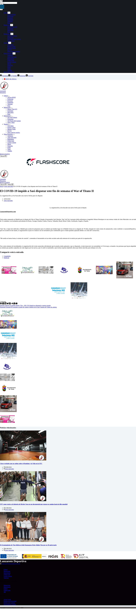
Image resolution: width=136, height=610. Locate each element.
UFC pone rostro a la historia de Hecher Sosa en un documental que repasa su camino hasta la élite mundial (33, 504)
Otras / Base (11, 122)
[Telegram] (12, 304)
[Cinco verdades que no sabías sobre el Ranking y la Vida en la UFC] (23, 460)
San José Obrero (12, 117)
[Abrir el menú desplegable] (9, 96)
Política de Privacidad (10, 601)
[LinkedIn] (5, 304)
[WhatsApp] (14, 304)
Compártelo (7, 256)
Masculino (10, 112)
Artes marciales (11, 137)
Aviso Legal (7, 599)
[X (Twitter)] (3, 304)
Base (8, 106)
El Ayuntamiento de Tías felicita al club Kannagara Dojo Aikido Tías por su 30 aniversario (28, 545)
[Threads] (10, 304)
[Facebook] (1, 304)
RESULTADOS (5, 154)
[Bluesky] (8, 304)
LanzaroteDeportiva (3, 91)
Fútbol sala (7, 574)
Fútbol (5, 96)
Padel (9, 147)
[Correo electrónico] (16, 304)
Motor (9, 144)
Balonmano (7, 116)
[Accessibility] (2, 7)
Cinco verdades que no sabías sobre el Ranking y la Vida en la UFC (21, 463)
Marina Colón (11, 129)
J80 (5, 592)
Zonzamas (10, 119)
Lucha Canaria (11, 142)
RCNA (9, 131)
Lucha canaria (8, 576)
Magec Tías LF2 (12, 109)
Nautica (6, 124)
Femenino (10, 102)
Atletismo (10, 136)
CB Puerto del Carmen (14, 121)
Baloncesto (7, 107)
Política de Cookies (9, 603)
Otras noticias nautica (13, 132)
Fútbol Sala (10, 141)
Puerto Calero (11, 127)
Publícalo (6, 258)
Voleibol (6, 578)
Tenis (9, 149)
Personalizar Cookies (10, 604)
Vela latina (10, 126)
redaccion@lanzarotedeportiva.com (11, 563)
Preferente (10, 99)
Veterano (10, 104)
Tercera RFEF (11, 97)
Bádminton (10, 139)
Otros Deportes (8, 134)
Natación (10, 146)
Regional (10, 101)
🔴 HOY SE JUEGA (10, 79)
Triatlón (9, 151)
